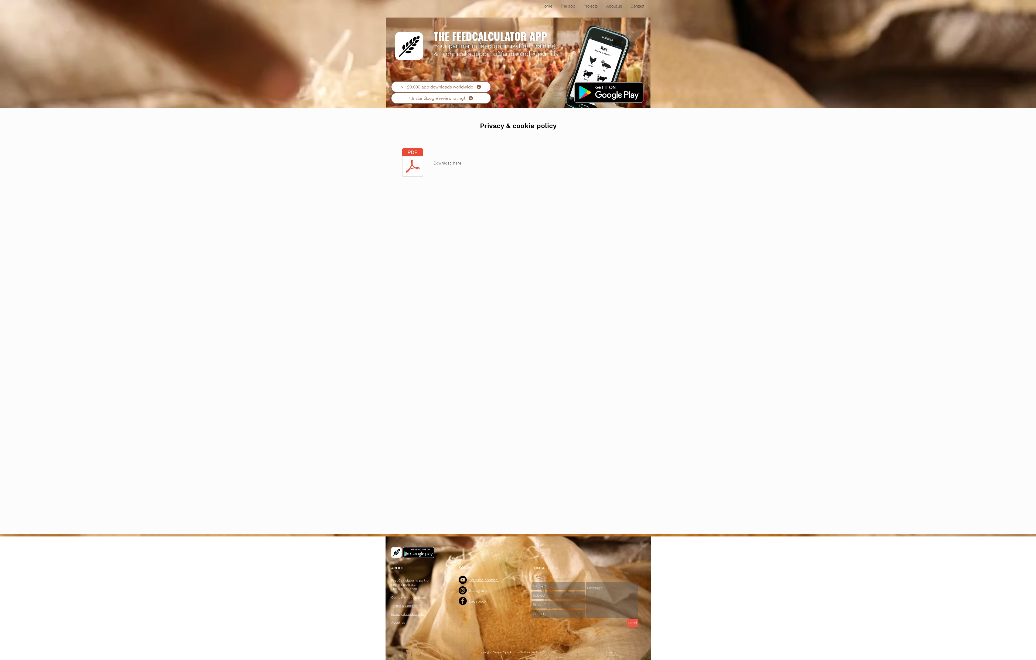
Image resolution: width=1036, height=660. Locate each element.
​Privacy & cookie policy (518, 126)
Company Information (408, 597)
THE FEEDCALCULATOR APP (490, 36)
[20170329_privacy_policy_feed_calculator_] (412, 163)
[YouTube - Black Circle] (463, 580)
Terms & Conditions (406, 606)
